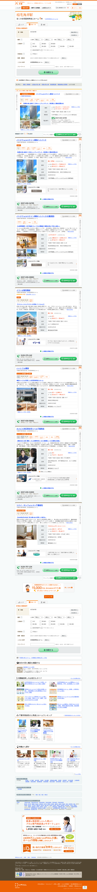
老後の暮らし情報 (66, 869)
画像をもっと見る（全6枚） (24, 412)
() (46, 50)
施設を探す (26, 7)
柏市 (74, 804)
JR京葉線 (20, 789)
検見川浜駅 (52, 781)
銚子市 (25, 804)
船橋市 (33, 804)
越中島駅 (37, 780)
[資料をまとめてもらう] (17, 111)
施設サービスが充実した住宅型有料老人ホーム (30, 380)
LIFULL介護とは (41, 884)
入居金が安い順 (36, 84)
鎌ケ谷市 (47, 805)
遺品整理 (59, 869)
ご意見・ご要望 (56, 884)
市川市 (29, 804)
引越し (23, 869)
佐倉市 (60, 804)
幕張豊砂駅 (39, 781)
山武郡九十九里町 (42, 808)
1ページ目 (48, 597)
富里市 (29, 806)
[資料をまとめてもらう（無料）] (80, 177)
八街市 (71, 805)
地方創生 (33, 869)
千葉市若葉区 (48, 802)
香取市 (41, 806)
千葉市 (18, 802)
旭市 (67, 804)
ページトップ (85, 888)
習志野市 (71, 804)
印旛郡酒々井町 (61, 806)
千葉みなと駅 (65, 781)
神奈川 (46, 794)
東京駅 (26, 780)
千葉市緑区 (54, 802)
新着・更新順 (26, 84)
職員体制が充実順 (62, 84)
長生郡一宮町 (64, 808)
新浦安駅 (65, 780)
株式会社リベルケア (53, 468)
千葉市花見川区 (34, 802)
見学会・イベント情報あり (46, 471)
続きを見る (69, 157)
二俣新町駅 (76, 780)
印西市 (75, 805)
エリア (22, 24)
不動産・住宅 (18, 869)
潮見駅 (41, 780)
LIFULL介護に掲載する (62, 886)
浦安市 (58, 805)
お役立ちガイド (46, 7)
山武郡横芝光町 (56, 808)
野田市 (49, 804)
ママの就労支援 (39, 869)
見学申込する (70, 206)
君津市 (50, 805)
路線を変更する (74, 32)
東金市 (63, 804)
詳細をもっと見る (75, 106)
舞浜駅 (59, 780)
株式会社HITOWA (53, 330)
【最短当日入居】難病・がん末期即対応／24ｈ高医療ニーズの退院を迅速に (38, 441)
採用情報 (71, 886)
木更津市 (41, 804)
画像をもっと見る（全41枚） (28, 129)
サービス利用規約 (65, 884)
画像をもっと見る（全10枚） (25, 335)
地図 (43, 24)
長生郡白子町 (34, 809)
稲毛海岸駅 (58, 781)
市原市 (25, 805)
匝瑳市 (37, 806)
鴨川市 (42, 805)
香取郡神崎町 (74, 806)
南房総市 (34, 806)
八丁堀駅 (32, 780)
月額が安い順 (45, 84)
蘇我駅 (71, 781)
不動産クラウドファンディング (50, 869)
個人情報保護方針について (76, 884)
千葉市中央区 (27, 802)
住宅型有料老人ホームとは (51, 18)
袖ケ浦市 (67, 805)
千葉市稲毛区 (42, 802)
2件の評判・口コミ (30, 294)
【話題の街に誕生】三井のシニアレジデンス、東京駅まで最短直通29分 (43, 103)
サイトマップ (49, 884)
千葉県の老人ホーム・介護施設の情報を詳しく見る (33, 657)
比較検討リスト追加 (73, 94)
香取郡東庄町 (34, 808)
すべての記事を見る (75, 678)
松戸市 (45, 804)
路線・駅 (33, 24)
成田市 (56, 804)
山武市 (45, 806)
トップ (18, 7)
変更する (64, 58)
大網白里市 (54, 806)
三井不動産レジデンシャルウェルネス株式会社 (60, 178)
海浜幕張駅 (45, 781)
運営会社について (78, 886)
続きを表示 (20, 210)
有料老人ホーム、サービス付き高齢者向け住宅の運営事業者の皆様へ (48, 838)
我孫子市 (38, 805)
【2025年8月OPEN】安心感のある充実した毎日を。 (32, 517)
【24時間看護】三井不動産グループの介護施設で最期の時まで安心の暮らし (38, 226)
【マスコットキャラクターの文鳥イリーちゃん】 (31, 304)
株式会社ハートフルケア (54, 406)
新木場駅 (47, 780)
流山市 (29, 805)
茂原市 (52, 804)
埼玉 (40, 794)
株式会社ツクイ (52, 543)
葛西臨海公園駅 (53, 780)
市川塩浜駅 (70, 780)
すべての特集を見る (75, 746)
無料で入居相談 (35, 7)
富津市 (54, 805)
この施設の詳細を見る (48, 199)
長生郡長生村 (27, 809)
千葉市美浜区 (61, 802)
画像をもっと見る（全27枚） (25, 472)
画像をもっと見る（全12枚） (25, 257)
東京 (43, 794)
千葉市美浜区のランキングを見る (72, 715)
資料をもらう (52, 206)
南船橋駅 (27, 781)
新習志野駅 (33, 781)
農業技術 (72, 869)
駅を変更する (74, 35)
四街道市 (63, 805)
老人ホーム (28, 869)
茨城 (37, 794)
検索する (49, 72)
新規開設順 (53, 84)
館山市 (36, 804)
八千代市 (34, 805)
